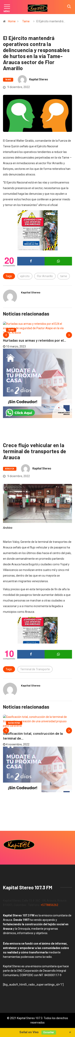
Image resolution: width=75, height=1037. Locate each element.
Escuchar (48, 1032)
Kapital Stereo (38, 79)
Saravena (14, 723)
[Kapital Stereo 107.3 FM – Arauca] (37, 8)
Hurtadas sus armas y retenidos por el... (34, 340)
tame (63, 276)
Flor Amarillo (45, 276)
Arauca (9, 468)
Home (12, 21)
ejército (25, 276)
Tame (26, 21)
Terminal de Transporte (35, 669)
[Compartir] (31, 261)
